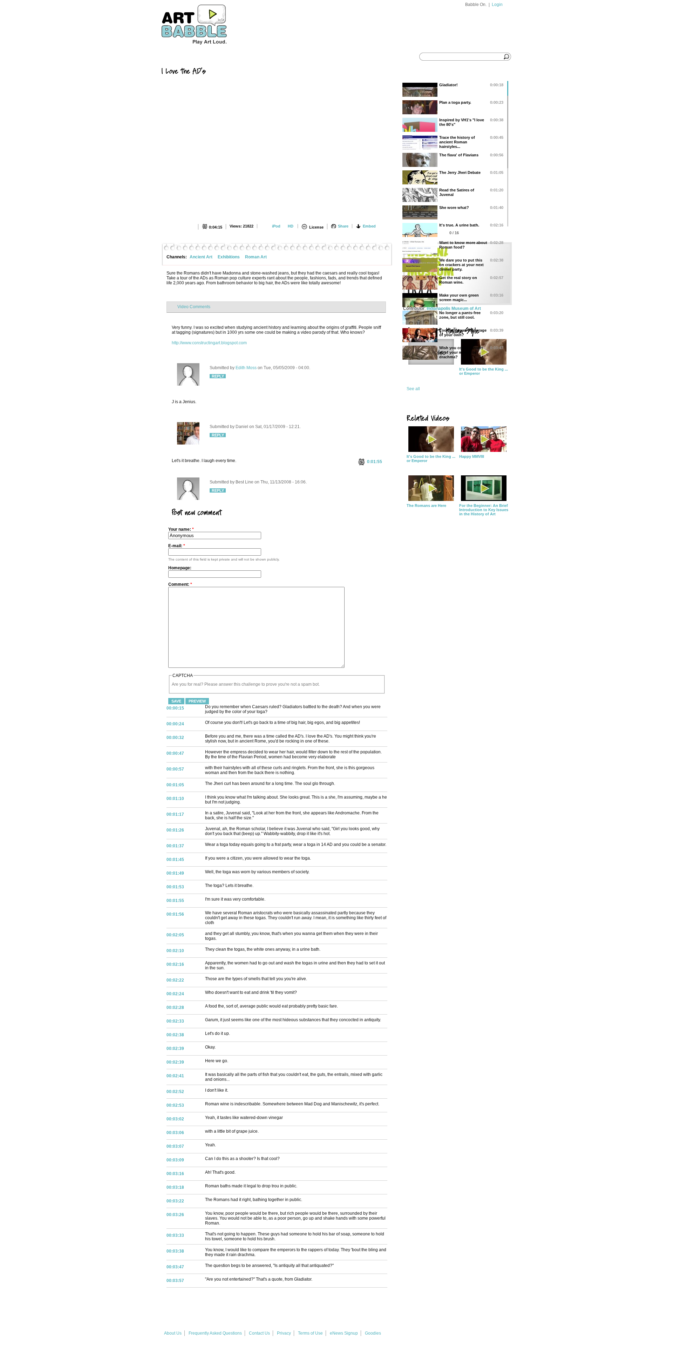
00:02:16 (175, 964)
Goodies (373, 1333)
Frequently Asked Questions (215, 1333)
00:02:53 (175, 1105)
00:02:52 (175, 1091)
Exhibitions (229, 257)
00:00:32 (175, 737)
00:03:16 (175, 1173)
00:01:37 (175, 845)
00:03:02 (175, 1119)
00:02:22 (175, 980)
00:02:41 (175, 1075)
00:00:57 (175, 769)
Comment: (180, 584)
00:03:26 (175, 1214)
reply (218, 376)
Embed (369, 226)
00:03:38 (175, 1251)
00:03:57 (175, 1280)
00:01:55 (175, 900)
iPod (276, 226)
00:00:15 (175, 708)
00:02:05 (175, 935)
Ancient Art (201, 257)
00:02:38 (175, 1034)
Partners (307, 56)
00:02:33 (175, 1021)
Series (204, 56)
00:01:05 (175, 784)
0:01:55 (374, 461)
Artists (271, 56)
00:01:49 (175, 873)
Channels (237, 56)
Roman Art (256, 257)
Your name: (181, 529)
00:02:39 (175, 1048)
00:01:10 (175, 798)
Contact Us (259, 1333)
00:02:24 (175, 993)
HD (290, 226)
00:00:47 (175, 753)
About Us (173, 1333)
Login (497, 4)
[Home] (207, 48)
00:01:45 (175, 859)
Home (174, 56)
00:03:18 (175, 1187)
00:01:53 (175, 886)
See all (413, 388)
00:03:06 (175, 1132)
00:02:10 (175, 950)
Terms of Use (310, 1333)
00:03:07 (175, 1146)
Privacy (284, 1333)
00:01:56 (175, 914)
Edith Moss (246, 367)
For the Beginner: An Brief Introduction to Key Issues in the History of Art (483, 509)
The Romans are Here (426, 505)
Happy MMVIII (471, 456)
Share (343, 226)
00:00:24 (175, 723)
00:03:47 (175, 1267)
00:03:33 (175, 1235)
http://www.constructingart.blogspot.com (209, 342)
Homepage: (179, 567)
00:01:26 (175, 830)
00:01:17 (175, 814)
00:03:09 (175, 1160)
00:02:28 (175, 1007)
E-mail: (176, 545)
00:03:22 (175, 1201)
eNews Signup (344, 1333)
